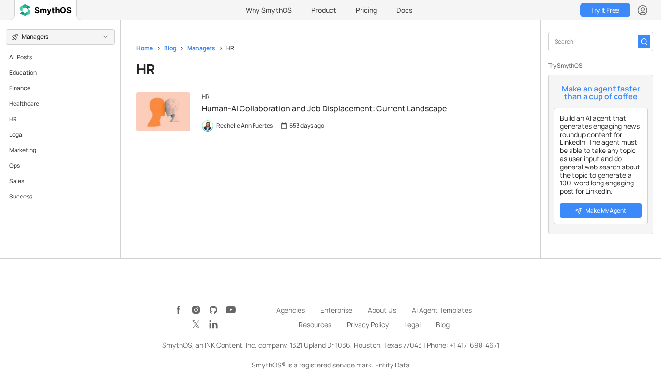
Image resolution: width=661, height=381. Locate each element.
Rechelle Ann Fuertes (244, 126)
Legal (16, 134)
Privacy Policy (368, 324)
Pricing (366, 10)
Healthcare (24, 103)
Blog (170, 48)
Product (323, 10)
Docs (404, 10)
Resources (315, 324)
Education (23, 72)
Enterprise (336, 310)
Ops (14, 165)
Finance (19, 88)
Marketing (22, 150)
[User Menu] (642, 10)
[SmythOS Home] (45, 10)
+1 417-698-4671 (474, 345)
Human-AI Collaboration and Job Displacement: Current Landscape (324, 108)
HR (13, 119)
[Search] (644, 41)
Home (144, 48)
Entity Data (392, 364)
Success (20, 196)
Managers (201, 48)
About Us (382, 310)
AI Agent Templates (442, 310)
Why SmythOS (269, 10)
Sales (16, 181)
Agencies (290, 310)
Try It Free (605, 10)
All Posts (20, 57)
